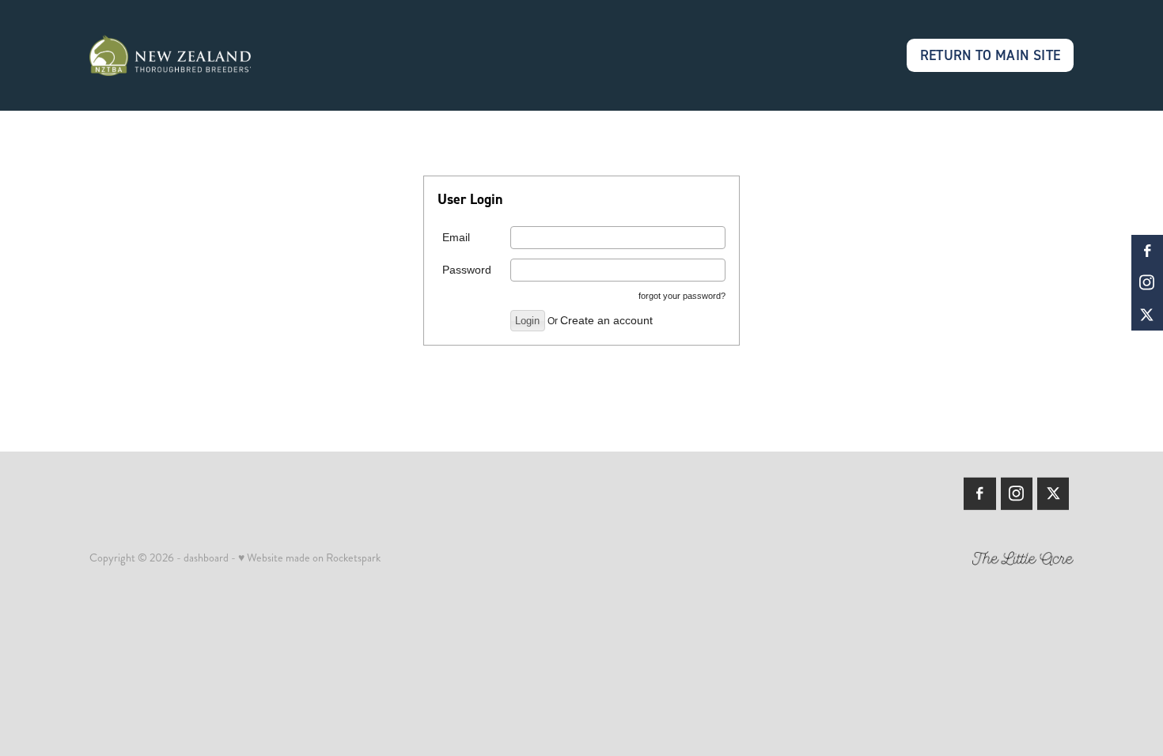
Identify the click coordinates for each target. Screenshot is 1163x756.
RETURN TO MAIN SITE (990, 55)
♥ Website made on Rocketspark (309, 557)
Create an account (606, 320)
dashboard (206, 557)
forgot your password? (681, 296)
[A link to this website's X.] (1147, 315)
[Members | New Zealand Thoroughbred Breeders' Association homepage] (187, 55)
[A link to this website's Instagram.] (1147, 282)
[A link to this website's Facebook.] (1147, 250)
